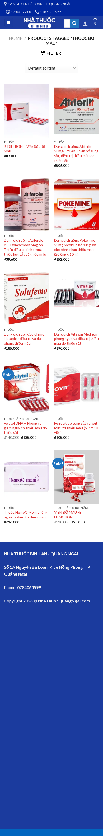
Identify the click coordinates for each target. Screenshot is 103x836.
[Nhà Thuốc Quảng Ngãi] (39, 22)
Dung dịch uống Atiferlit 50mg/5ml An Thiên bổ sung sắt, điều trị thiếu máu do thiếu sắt (76, 153)
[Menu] (8, 22)
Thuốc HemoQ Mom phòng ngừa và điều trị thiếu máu (25, 514)
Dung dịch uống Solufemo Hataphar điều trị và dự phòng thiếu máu (24, 339)
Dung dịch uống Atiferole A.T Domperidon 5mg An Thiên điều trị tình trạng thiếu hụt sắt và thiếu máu (25, 247)
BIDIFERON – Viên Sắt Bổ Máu (24, 148)
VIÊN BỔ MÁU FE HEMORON (67, 514)
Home (15, 38)
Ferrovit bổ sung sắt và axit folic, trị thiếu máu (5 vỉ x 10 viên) (76, 428)
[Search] (74, 23)
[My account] (85, 23)
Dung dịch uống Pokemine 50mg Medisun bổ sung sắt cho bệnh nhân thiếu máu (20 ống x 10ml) (75, 247)
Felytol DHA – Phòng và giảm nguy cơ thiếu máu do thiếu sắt (25, 428)
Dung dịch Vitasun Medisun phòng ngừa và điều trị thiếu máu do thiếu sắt (76, 339)
